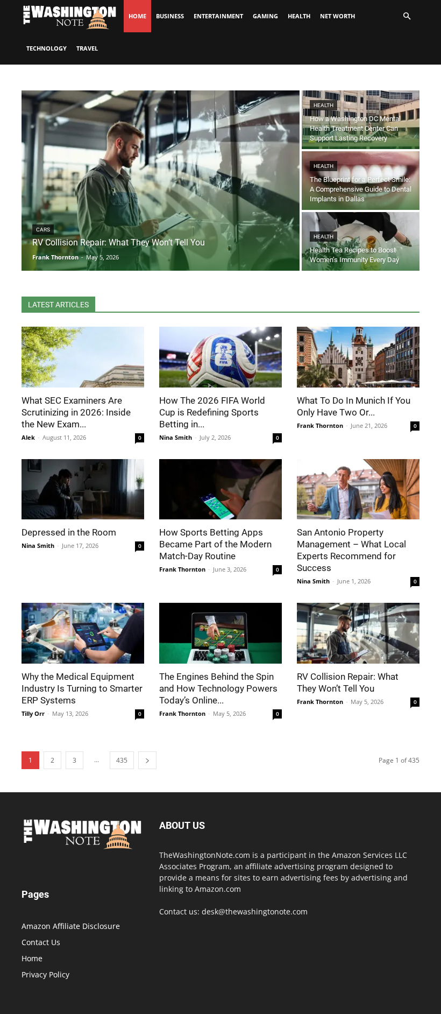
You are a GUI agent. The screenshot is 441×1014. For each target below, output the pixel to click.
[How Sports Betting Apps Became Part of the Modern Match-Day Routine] (220, 489)
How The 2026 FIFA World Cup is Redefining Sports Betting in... (212, 412)
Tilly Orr (33, 713)
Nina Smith (175, 437)
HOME (137, 16)
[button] (406, 16)
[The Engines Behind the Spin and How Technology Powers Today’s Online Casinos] (220, 633)
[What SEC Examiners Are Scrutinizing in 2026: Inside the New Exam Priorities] (83, 357)
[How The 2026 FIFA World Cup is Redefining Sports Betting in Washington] (220, 357)
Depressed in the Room (69, 532)
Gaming (265, 16)
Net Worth (337, 16)
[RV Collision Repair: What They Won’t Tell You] (161, 180)
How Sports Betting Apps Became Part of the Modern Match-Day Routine (215, 544)
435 (121, 760)
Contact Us (41, 942)
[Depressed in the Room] (83, 489)
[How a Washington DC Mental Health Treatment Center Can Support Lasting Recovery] (360, 119)
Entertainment (218, 16)
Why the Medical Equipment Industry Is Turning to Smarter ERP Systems (82, 688)
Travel (87, 48)
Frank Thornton (320, 425)
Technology (46, 48)
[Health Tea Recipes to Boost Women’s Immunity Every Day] (360, 241)
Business (170, 16)
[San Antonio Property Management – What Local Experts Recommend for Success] (358, 489)
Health (299, 16)
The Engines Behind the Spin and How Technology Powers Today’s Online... (218, 688)
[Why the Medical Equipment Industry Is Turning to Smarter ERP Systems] (83, 633)
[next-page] (147, 760)
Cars (43, 230)
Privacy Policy (45, 974)
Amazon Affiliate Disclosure (71, 926)
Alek (28, 437)
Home (32, 958)
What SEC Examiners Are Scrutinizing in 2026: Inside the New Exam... (76, 412)
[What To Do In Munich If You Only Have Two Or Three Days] (358, 357)
